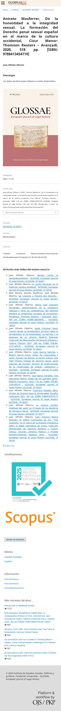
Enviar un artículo (15, 539)
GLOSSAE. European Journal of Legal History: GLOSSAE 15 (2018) (33, 371)
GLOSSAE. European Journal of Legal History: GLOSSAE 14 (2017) (33, 412)
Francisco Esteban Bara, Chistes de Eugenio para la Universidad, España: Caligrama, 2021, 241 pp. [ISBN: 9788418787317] (33, 393)
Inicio (5, 9)
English (8, 561)
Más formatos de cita (14, 212)
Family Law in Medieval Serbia (19, 605)
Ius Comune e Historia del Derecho (37, 295)
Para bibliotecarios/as (14, 588)
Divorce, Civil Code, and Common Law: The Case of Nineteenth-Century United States (29, 630)
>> (13, 445)
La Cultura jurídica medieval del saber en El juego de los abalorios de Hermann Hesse (33, 408)
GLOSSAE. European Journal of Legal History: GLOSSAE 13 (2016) (33, 288)
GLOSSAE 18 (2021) (31, 9)
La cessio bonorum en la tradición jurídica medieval (33, 285)
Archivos (15, 9)
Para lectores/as (11, 579)
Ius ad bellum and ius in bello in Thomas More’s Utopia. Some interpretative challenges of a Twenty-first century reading (30, 642)
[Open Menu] (3, 3)
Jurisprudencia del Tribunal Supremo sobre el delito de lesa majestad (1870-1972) (30, 654)
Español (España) (13, 557)
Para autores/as (11, 583)
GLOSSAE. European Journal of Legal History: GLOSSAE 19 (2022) (33, 280)
